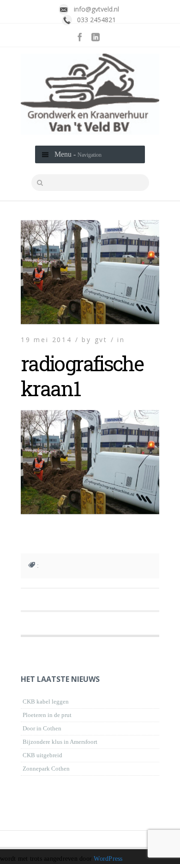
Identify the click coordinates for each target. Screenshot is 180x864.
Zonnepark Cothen (46, 768)
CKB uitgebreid (42, 755)
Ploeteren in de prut (47, 714)
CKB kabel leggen (46, 701)
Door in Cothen (42, 728)
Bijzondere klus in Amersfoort (60, 741)
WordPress (108, 858)
